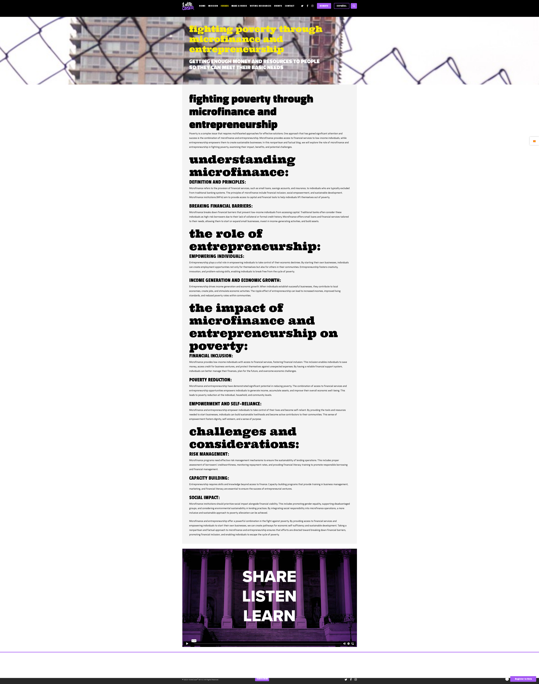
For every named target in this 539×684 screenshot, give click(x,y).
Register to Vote (523, 679)
